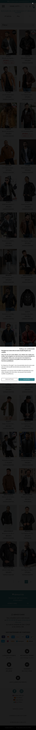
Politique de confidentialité (27, 349)
